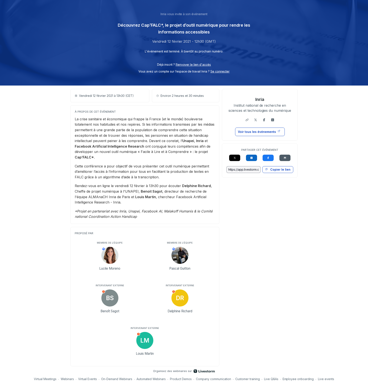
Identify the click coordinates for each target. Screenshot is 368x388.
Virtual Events (87, 379)
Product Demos (181, 379)
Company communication (213, 379)
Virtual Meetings (45, 379)
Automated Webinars (151, 379)
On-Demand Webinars (116, 379)
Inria (259, 99)
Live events (326, 379)
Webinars (67, 379)
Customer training (247, 379)
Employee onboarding (298, 379)
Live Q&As (271, 379)
